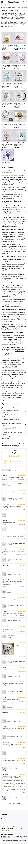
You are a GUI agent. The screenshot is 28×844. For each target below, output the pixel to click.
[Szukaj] (25, 4)
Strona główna (4, 7)
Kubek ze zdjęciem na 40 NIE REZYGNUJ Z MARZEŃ (16, 484)
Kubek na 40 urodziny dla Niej (13, 515)
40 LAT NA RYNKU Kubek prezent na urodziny (15, 559)
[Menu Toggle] (1, 2)
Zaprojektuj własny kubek (12, 769)
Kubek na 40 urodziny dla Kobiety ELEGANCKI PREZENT (14, 499)
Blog (20, 828)
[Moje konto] (23, 2)
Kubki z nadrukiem (12, 7)
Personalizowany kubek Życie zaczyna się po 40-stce (16, 529)
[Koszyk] (26, 2)
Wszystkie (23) (6, 470)
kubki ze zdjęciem (20, 330)
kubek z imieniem (19, 351)
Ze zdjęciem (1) (15, 470)
